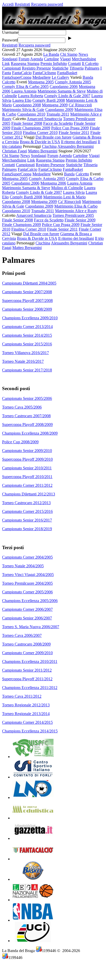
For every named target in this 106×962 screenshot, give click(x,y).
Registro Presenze (36, 68)
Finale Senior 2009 (80, 220)
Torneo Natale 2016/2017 (23, 361)
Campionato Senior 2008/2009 (27, 309)
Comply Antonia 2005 (73, 82)
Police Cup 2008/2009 (20, 442)
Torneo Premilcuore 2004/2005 (27, 583)
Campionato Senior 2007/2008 (27, 292)
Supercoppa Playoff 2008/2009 (27, 424)
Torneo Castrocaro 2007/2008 (26, 416)
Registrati (22, 4)
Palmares (92, 68)
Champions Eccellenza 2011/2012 (29, 687)
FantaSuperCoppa (16, 77)
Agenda (36, 59)
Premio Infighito (53, 63)
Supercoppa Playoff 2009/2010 (27, 459)
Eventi (21, 82)
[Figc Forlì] (33, 797)
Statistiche (60, 68)
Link (6, 63)
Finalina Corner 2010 (40, 132)
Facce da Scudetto (58, 123)
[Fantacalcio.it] (33, 859)
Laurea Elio (21, 100)
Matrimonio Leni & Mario (64, 197)
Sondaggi (9, 59)
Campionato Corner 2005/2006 (27, 592)
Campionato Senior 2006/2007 (27, 618)
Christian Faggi (14, 151)
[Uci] (33, 940)
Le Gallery (60, 77)
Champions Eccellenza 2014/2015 (30, 731)
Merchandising (84, 59)
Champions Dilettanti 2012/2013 (28, 494)
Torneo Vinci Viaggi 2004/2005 (28, 574)
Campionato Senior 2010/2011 (27, 468)
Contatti (74, 63)
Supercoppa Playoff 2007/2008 (27, 300)
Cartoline (51, 59)
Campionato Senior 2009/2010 (27, 450)
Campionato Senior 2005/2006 (27, 398)
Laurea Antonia (24, 91)
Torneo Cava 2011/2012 (21, 696)
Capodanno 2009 (59, 109)
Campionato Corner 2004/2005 (27, 557)
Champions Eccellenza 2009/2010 (30, 318)
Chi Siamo (68, 54)
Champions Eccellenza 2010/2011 (29, 661)
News (83, 54)
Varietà (76, 77)
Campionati (11, 68)
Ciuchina (49, 146)
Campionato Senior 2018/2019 (27, 529)
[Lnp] (33, 900)
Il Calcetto (90, 63)
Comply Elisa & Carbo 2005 (25, 86)
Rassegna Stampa (25, 63)
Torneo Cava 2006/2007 (22, 635)
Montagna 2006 (53, 183)
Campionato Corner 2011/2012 (27, 485)
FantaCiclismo (44, 73)
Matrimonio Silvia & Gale (23, 109)
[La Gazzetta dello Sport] (33, 838)
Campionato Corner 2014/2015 (27, 722)
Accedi (8, 4)
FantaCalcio (22, 73)
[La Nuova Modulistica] (33, 818)
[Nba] (33, 920)
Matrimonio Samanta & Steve (62, 91)
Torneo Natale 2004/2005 (23, 566)
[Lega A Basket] (33, 879)
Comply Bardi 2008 (48, 100)
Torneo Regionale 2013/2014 (26, 713)
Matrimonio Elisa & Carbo (76, 206)
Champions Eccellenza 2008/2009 (30, 433)
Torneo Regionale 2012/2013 (26, 705)
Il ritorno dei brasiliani (79, 142)
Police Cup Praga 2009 (70, 128)
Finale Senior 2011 (74, 132)
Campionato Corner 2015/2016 (27, 511)
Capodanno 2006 (64, 86)
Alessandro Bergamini (75, 146)
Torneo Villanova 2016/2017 (25, 352)
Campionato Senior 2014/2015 (27, 335)
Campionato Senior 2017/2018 (27, 370)
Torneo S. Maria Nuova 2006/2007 (30, 627)
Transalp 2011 (57, 114)
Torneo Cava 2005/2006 (22, 407)
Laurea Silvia (74, 192)
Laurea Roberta (30, 96)
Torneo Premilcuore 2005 (73, 215)
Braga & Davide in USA (40, 142)
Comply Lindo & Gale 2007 (67, 96)
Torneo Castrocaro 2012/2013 (26, 503)
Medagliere (41, 77)
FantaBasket (67, 73)
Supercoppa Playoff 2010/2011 (27, 476)
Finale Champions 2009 (30, 128)
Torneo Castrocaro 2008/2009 (26, 644)
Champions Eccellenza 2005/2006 (30, 600)
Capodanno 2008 (27, 105)
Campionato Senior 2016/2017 (27, 520)
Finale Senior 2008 (26, 123)
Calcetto (8, 82)
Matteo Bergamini (42, 151)
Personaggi (32, 146)
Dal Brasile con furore (54, 137)
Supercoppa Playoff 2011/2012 (27, 679)
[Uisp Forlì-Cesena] (33, 756)
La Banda (51, 54)
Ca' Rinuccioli (80, 105)
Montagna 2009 (55, 105)
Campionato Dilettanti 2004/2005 (29, 283)
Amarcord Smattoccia (44, 119)
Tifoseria (76, 68)
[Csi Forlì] (33, 777)
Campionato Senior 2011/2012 (27, 670)
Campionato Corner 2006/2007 (27, 609)
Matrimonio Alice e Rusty (76, 211)
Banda (88, 77)
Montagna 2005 (41, 82)
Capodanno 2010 (31, 114)
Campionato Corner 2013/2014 (27, 326)
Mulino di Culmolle (67, 188)
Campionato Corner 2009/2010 (27, 653)
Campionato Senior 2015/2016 (27, 344)
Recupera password (47, 4)
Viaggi (65, 59)
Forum (24, 59)
